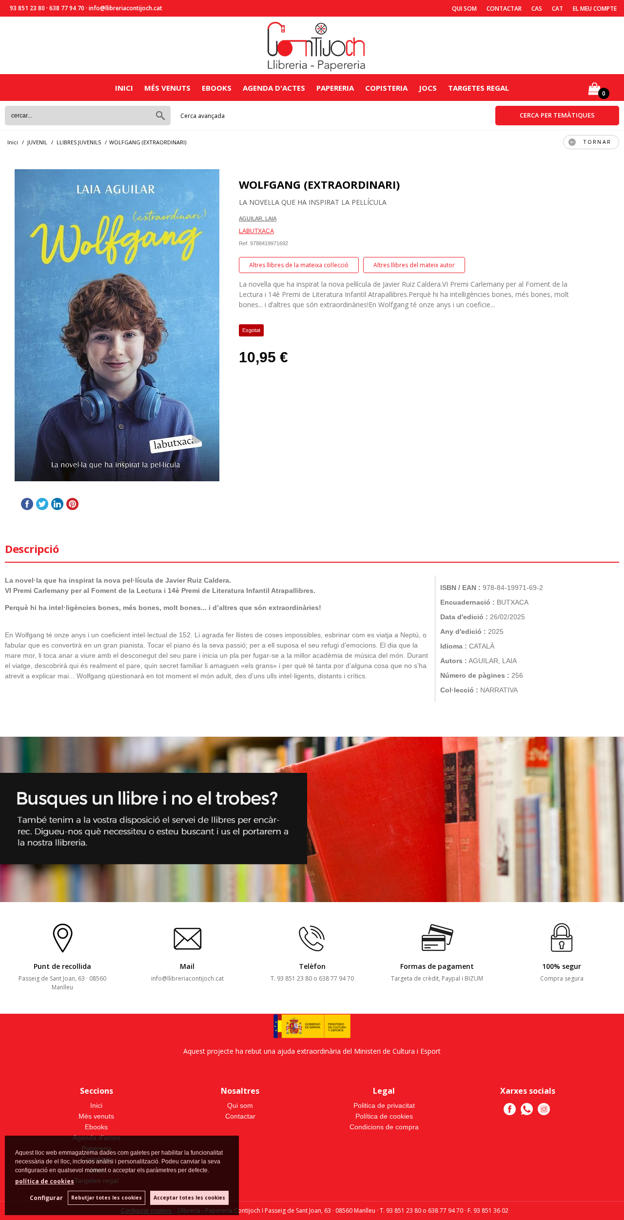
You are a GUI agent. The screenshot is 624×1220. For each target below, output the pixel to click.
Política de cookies (384, 1116)
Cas (536, 8)
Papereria (335, 88)
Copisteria (386, 88)
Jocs (428, 88)
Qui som (464, 8)
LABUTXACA (256, 231)
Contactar (504, 8)
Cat (557, 8)
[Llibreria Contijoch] (317, 45)
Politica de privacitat (384, 1105)
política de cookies (44, 1181)
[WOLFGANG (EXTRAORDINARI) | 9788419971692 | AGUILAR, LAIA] (117, 325)
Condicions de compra (384, 1127)
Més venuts (167, 88)
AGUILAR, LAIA (257, 218)
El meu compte (595, 8)
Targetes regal (478, 88)
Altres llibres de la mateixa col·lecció (299, 265)
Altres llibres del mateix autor (414, 265)
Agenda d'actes (274, 88)
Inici (124, 88)
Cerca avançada (202, 116)
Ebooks (217, 88)
